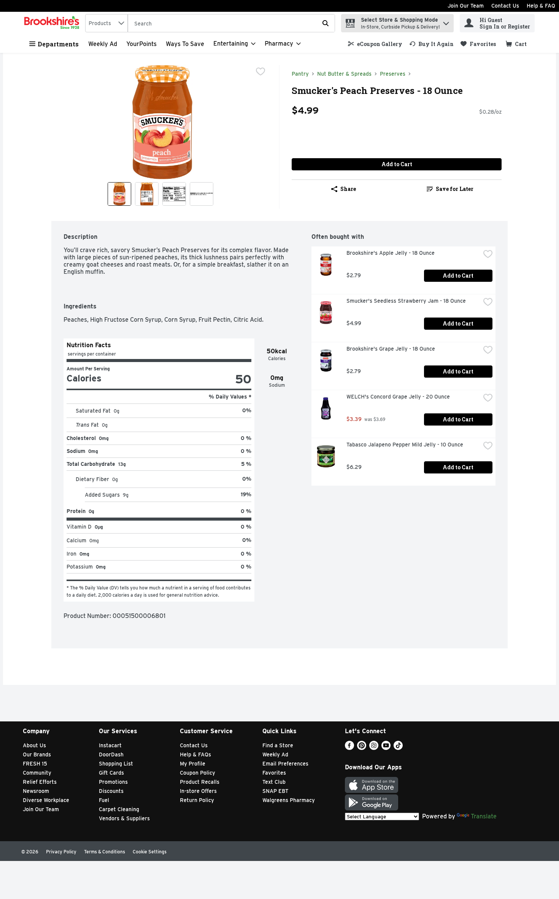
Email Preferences (285, 764)
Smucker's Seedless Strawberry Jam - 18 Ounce (406, 301)
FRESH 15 (35, 764)
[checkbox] (260, 71)
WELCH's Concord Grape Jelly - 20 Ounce (398, 397)
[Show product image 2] (147, 194)
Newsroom (36, 791)
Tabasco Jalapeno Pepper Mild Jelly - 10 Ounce (404, 445)
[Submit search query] (325, 23)
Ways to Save (185, 44)
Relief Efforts (40, 782)
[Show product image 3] (174, 194)
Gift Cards (111, 773)
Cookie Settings (150, 852)
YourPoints (141, 44)
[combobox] (106, 23)
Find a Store (277, 745)
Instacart (110, 745)
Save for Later (454, 188)
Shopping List (116, 764)
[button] (446, 21)
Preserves (392, 74)
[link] (375, 44)
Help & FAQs (195, 754)
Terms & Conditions (104, 852)
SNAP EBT (275, 791)
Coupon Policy (197, 773)
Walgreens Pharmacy (288, 800)
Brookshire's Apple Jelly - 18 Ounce (390, 253)
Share (348, 188)
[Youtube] (386, 747)
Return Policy (197, 800)
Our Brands (37, 754)
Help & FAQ (541, 6)
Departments (58, 44)
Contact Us (505, 6)
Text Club (274, 782)
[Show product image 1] (119, 194)
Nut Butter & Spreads (344, 74)
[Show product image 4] (201, 194)
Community (37, 773)
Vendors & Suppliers (124, 818)
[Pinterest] (361, 747)
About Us (34, 745)
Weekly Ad (102, 44)
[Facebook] (349, 747)
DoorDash (111, 754)
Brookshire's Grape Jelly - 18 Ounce (390, 349)
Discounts (111, 791)
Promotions (113, 782)
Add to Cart (396, 164)
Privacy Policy (61, 852)
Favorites (274, 773)
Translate (484, 816)
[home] (53, 23)
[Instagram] (373, 747)
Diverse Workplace (46, 800)
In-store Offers (198, 791)
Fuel (104, 800)
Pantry (300, 74)
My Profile (192, 764)
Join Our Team (466, 6)
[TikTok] (398, 747)
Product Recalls (199, 782)
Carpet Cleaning (119, 809)
